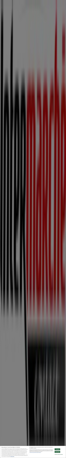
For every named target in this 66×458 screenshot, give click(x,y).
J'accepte (57, 449)
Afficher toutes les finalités (59, 454)
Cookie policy (12, 456)
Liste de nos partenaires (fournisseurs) (35, 452)
